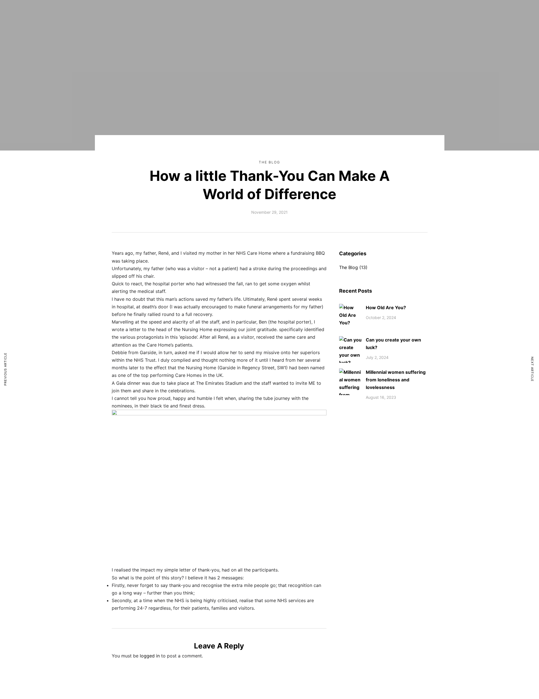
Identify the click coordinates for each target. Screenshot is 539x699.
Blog (305, 13)
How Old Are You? (386, 307)
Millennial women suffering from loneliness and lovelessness (396, 379)
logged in (150, 656)
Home (186, 13)
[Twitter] (421, 13)
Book (286, 13)
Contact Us (361, 13)
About (207, 13)
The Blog (269, 162)
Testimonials (330, 13)
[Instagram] (410, 13)
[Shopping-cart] (390, 13)
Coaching (232, 13)
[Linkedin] (400, 13)
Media (261, 13)
